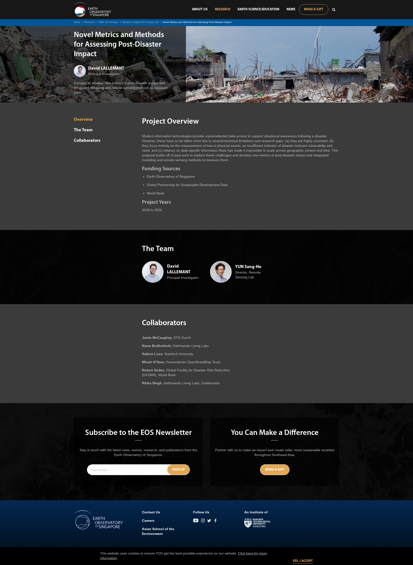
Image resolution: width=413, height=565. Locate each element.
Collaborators (87, 141)
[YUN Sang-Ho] (221, 272)
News (291, 9)
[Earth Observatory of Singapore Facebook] (215, 520)
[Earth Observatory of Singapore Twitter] (209, 520)
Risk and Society (108, 22)
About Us (200, 9)
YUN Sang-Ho (248, 267)
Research (222, 9)
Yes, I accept (303, 561)
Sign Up (178, 470)
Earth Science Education (258, 9)
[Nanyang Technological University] (257, 523)
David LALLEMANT (106, 68)
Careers (148, 520)
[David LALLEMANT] (80, 71)
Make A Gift (313, 9)
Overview (83, 120)
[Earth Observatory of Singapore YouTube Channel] (196, 520)
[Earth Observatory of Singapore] (92, 9)
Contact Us (151, 512)
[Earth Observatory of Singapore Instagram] (203, 520)
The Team (83, 130)
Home (77, 22)
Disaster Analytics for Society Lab (140, 22)
